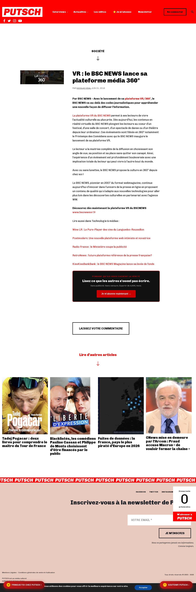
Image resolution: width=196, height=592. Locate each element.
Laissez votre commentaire (101, 328)
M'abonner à (184, 514)
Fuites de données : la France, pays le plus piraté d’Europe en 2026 (119, 442)
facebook (141, 492)
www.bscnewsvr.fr (84, 212)
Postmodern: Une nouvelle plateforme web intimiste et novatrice (111, 238)
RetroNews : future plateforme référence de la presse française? (112, 255)
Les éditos (100, 11)
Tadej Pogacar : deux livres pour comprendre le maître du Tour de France (24, 442)
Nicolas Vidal (84, 88)
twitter (153, 492)
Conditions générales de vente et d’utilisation (36, 573)
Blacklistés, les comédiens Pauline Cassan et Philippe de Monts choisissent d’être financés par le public (73, 446)
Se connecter (175, 11)
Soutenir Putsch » (176, 584)
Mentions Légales (9, 573)
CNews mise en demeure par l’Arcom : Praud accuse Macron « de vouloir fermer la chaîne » (168, 443)
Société (98, 51)
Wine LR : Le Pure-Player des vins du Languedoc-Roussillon (108, 229)
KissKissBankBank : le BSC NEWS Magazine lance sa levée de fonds (113, 264)
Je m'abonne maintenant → (116, 293)
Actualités (79, 11)
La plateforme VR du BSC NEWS (91, 115)
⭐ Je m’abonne (122, 11)
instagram (167, 492)
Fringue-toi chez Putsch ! (24, 584)
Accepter (143, 587)
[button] (192, 11)
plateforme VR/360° (138, 98)
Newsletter (145, 11)
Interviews (59, 11)
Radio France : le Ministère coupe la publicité (99, 246)
